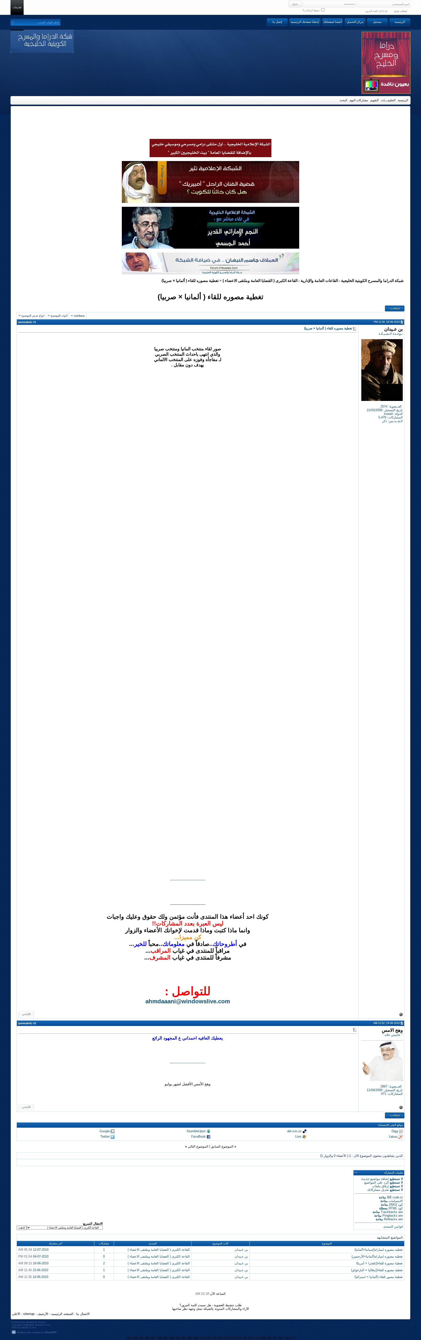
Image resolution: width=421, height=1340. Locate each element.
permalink (25, 322)
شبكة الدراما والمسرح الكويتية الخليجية (372, 281)
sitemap (28, 1314)
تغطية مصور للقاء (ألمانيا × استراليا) (378, 1277)
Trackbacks (389, 1212)
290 (141, 1338)
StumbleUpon (196, 1131)
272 (244, 1338)
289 (147, 1338)
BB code (393, 1197)
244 (287, 1338)
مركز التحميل (355, 22)
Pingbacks (390, 1215)
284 (171, 1338)
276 (220, 1338)
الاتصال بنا (83, 1314)
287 (153, 1338)
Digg (395, 1131)
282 (183, 1338)
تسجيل (377, 22)
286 (159, 1338)
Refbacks (390, 1219)
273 (238, 1338)
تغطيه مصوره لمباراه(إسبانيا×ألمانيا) (378, 1249)
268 (268, 1338)
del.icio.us (294, 1131)
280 (195, 1338)
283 (177, 1338)
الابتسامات (396, 1201)
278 (207, 1338)
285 (165, 1338)
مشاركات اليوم (359, 100)
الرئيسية (400, 22)
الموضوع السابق (222, 1146)
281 (189, 1338)
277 (214, 1338)
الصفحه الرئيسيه (62, 1314)
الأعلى (16, 1314)
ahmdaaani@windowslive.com (187, 1001)
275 (226, 1338)
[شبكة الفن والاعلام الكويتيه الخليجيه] (210, 202)
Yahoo (393, 1137)
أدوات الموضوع (59, 315)
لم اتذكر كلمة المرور (376, 10)
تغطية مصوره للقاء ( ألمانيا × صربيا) (210, 297)
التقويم (374, 100)
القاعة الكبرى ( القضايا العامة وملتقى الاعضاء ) (260, 281)
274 (232, 1338)
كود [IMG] (396, 1204)
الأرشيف (42, 1314)
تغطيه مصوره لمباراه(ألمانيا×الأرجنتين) (377, 1256)
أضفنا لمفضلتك (332, 22)
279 (201, 1338)
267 (274, 1338)
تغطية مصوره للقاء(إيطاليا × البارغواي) (377, 1270)
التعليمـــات (388, 100)
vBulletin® (31, 1322)
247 (281, 1338)
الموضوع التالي (198, 1146)
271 (250, 1338)
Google (105, 1131)
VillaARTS (51, 1332)
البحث (343, 100)
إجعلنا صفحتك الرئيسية (305, 22)
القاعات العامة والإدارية (319, 281)
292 (128, 1338)
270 (256, 1338)
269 (262, 1338)
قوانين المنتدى (393, 1226)
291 (134, 1338)
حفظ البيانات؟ (311, 10)
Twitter (105, 1136)
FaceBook (198, 1136)
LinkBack (79, 315)
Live (298, 1136)
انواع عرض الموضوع (32, 315)
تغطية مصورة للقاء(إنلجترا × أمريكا (379, 1263)
